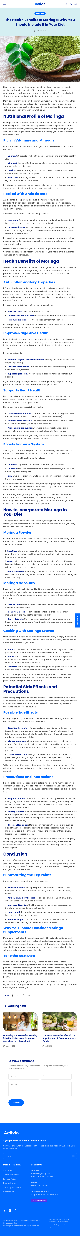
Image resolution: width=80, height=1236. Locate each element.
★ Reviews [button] (77, 620)
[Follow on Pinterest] (15, 1210)
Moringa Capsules (19, 583)
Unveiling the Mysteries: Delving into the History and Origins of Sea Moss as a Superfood (20, 1038)
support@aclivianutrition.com (44, 1194)
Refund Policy (9, 1183)
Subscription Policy (12, 1187)
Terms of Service (15, 1068)
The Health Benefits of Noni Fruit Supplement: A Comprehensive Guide (59, 1038)
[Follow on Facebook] (4, 1210)
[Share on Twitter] (18, 995)
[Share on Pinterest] (23, 995)
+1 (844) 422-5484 (40, 1185)
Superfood (40, 13)
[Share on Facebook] (12, 995)
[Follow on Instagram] (10, 1210)
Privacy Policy (58, 1066)
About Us (7, 1170)
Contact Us (8, 1191)
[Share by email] (29, 995)
